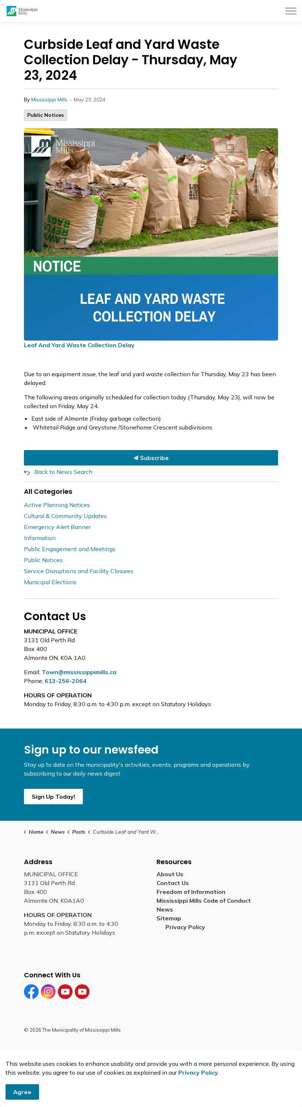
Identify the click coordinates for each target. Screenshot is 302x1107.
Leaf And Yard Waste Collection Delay (79, 345)
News (165, 909)
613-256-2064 (66, 680)
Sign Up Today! (53, 796)
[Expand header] (291, 11)
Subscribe (153, 457)
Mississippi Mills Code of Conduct (204, 900)
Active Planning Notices (57, 504)
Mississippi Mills (49, 99)
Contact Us (173, 883)
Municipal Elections (50, 582)
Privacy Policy (185, 927)
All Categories (48, 491)
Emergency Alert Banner (57, 527)
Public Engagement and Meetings (70, 549)
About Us (170, 874)
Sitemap (170, 918)
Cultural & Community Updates (65, 516)
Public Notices (45, 115)
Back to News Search (63, 471)
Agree (22, 1092)
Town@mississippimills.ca (79, 672)
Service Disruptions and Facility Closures (78, 571)
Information (40, 538)
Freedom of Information (191, 891)
